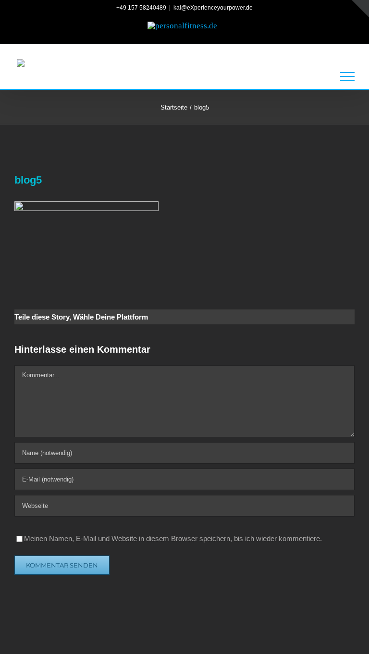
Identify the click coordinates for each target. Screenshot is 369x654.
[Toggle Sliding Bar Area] (360, 8)
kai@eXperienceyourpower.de (213, 7)
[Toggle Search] (316, 76)
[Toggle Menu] (347, 76)
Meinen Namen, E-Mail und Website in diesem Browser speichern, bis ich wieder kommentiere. (173, 538)
